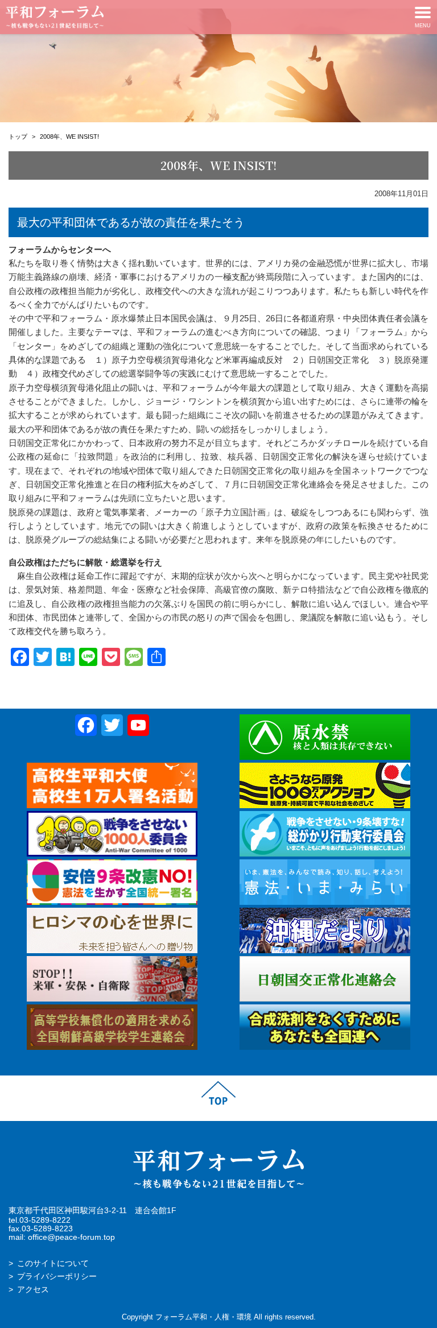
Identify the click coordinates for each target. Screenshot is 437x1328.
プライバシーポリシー (57, 1276)
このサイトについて (53, 1263)
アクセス (33, 1289)
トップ (18, 136)
